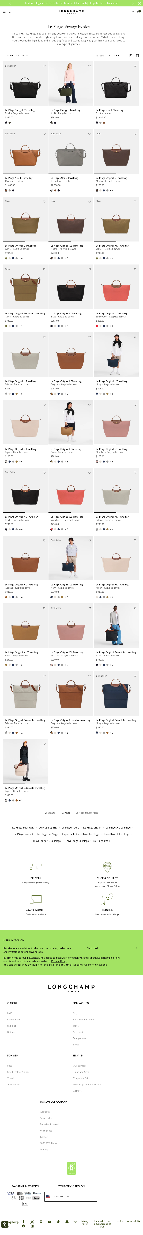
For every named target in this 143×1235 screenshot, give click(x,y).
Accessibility (133, 1221)
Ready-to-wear (80, 1038)
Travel (76, 1025)
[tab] (14, 241)
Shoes (76, 1044)
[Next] (45, 83)
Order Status (14, 1019)
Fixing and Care (81, 1072)
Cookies (120, 1221)
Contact (77, 1090)
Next (132, 3)
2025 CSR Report (49, 1143)
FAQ (9, 1013)
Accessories (79, 1032)
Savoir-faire (46, 1118)
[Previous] (6, 83)
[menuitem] (70, 1197)
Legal (75, 1221)
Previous (11, 3)
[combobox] (70, 1197)
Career (44, 1137)
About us (45, 1111)
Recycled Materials (50, 1124)
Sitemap (44, 1149)
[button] (10, 12)
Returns (11, 1032)
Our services (79, 1065)
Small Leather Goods (84, 1019)
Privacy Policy (58, 961)
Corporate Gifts (81, 1078)
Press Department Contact (87, 1084)
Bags (75, 1013)
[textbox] (60, 1196)
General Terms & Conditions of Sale (102, 1223)
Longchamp (50, 813)
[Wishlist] (44, 65)
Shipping (11, 1025)
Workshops (46, 1130)
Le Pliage (66, 813)
